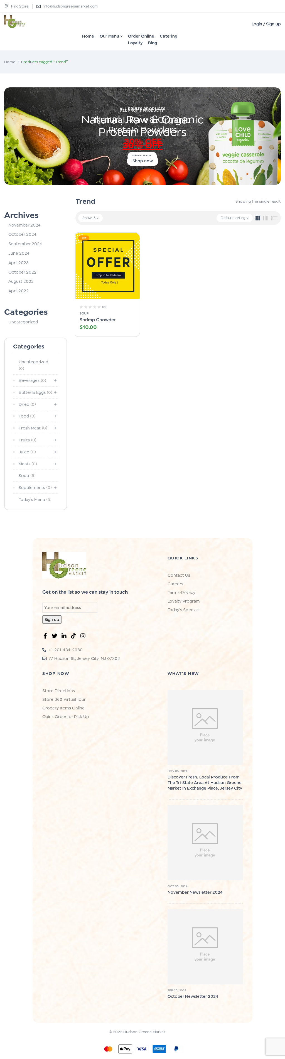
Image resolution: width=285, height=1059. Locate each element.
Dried (27, 404)
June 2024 (19, 253)
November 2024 (24, 225)
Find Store (20, 6)
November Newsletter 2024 (195, 892)
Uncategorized (23, 322)
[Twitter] (56, 637)
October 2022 (22, 272)
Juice (27, 451)
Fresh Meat (33, 428)
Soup (27, 475)
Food (27, 416)
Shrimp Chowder (98, 319)
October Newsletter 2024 (193, 996)
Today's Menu (35, 499)
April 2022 (18, 290)
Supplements (35, 487)
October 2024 (22, 234)
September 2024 (25, 243)
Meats (28, 463)
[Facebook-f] (46, 637)
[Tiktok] (74, 637)
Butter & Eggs (35, 392)
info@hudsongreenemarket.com (70, 6)
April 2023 (18, 262)
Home (9, 62)
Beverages (32, 380)
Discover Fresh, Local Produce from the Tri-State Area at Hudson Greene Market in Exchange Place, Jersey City (205, 782)
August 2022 (21, 281)
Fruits (27, 440)
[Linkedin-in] (65, 637)
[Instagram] (84, 637)
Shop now (142, 161)
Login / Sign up (266, 23)
